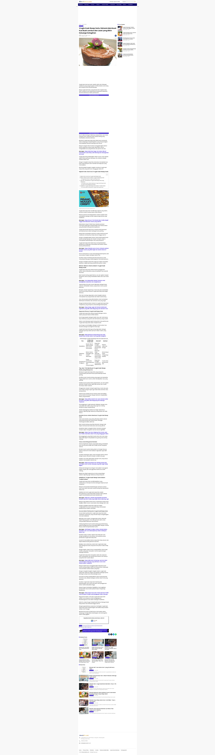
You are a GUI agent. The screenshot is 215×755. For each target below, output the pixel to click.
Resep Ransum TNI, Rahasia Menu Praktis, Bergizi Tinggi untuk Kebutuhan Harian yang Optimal (93, 221)
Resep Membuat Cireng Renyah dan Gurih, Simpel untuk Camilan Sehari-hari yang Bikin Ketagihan (92, 335)
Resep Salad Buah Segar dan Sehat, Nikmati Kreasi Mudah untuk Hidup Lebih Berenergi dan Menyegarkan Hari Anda (94, 153)
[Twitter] (111, 634)
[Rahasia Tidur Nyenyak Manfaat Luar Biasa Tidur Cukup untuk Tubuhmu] (111, 655)
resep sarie (83, 627)
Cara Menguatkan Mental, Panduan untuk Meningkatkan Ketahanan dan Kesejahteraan (92, 281)
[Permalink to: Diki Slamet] (80, 36)
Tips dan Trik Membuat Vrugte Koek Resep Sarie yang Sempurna (92, 181)
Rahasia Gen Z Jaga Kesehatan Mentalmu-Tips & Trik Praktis (110, 648)
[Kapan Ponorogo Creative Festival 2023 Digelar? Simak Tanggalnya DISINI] (120, 28)
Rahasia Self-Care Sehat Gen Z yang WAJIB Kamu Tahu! (84, 648)
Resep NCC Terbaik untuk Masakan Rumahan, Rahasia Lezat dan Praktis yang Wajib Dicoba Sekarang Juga (94, 498)
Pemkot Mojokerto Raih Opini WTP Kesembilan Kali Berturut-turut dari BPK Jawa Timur (129, 44)
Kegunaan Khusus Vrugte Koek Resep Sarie (91, 179)
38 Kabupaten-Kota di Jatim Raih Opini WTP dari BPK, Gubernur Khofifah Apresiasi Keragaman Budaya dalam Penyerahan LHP (129, 38)
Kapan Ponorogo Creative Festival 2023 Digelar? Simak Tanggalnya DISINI (129, 28)
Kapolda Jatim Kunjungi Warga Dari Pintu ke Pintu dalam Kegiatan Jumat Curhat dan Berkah (129, 49)
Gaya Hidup (82, 645)
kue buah (85, 625)
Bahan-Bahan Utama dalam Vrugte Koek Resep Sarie (92, 177)
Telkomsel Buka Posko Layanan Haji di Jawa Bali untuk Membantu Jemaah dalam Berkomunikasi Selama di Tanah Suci (129, 33)
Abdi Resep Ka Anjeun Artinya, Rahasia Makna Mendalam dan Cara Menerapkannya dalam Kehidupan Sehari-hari (93, 531)
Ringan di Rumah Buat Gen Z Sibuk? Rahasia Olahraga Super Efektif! (97, 648)
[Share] (116, 36)
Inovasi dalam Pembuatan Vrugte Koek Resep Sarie (92, 187)
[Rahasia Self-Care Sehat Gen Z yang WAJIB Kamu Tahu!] (85, 642)
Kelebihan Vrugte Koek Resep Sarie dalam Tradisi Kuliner (93, 185)
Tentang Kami (124, 750)
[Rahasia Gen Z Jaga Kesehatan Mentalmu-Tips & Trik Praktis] (111, 642)
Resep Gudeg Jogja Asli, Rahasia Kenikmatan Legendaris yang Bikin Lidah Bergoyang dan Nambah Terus (93, 308)
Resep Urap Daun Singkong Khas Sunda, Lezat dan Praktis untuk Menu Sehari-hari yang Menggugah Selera (93, 433)
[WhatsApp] (116, 634)
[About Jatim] (85, 1)
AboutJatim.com (85, 752)
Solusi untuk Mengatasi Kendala (88, 184)
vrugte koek (89, 627)
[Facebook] (109, 634)
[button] (135, 2)
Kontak (96, 750)
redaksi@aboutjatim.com (86, 743)
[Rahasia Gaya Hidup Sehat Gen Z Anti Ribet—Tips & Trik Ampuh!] (98, 655)
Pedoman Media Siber (104, 750)
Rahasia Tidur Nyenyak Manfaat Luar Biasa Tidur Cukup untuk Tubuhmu (110, 661)
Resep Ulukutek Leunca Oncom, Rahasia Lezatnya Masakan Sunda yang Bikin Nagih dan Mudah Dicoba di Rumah (94, 250)
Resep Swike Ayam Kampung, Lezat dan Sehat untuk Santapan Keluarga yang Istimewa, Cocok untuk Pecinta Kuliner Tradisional (93, 562)
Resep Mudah (99, 625)
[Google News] (94, 620)
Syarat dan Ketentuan (114, 750)
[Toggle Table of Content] (106, 175)
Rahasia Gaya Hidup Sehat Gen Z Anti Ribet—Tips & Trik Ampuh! (97, 661)
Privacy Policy (85, 750)
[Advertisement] (73, 22)
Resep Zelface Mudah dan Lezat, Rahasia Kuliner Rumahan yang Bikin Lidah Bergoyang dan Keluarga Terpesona (93, 400)
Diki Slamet (83, 35)
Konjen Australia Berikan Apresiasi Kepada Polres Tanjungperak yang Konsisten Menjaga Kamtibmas (129, 55)
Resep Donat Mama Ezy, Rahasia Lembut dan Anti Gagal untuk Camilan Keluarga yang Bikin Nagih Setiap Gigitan (93, 464)
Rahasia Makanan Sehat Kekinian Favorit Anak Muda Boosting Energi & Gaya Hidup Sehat (84, 661)
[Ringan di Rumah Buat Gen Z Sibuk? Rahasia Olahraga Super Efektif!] (98, 642)
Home (80, 750)
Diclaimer (92, 750)
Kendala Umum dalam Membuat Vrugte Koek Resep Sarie (94, 183)
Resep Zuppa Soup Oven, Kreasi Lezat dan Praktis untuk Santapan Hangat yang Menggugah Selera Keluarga (94, 593)
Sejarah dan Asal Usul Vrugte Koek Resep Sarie (90, 176)
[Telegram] (113, 634)
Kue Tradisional (92, 625)
